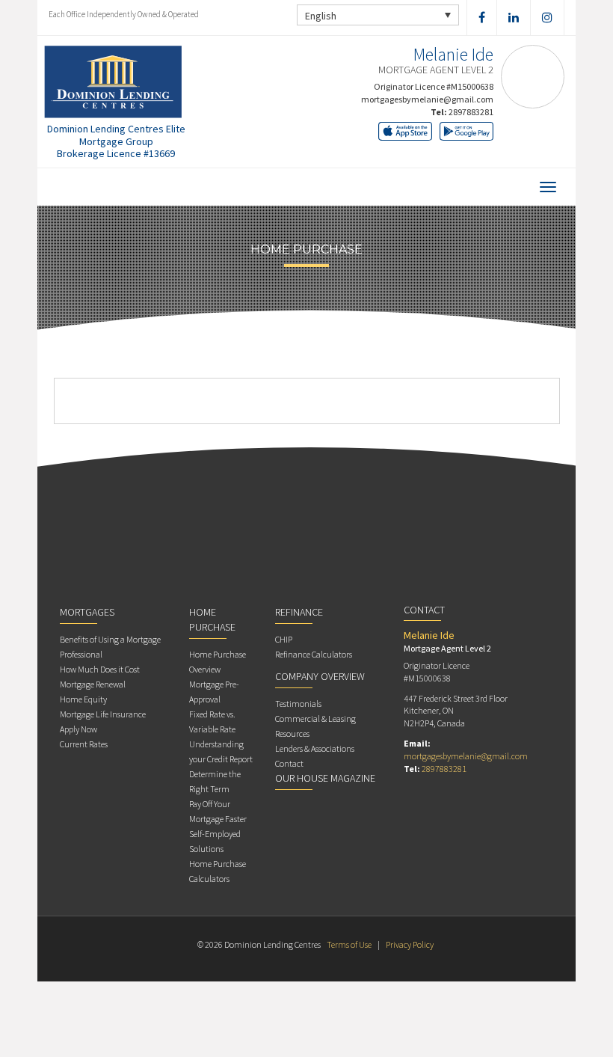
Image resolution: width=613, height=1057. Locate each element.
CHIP (283, 639)
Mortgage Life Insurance (103, 714)
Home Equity (83, 699)
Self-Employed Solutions (215, 841)
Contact (289, 763)
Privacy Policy (410, 944)
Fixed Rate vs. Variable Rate (212, 721)
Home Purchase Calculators (217, 871)
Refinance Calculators (313, 654)
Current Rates (84, 744)
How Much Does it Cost (100, 669)
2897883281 (471, 111)
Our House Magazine (325, 778)
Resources (292, 733)
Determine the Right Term (215, 781)
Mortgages (87, 612)
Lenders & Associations (314, 748)
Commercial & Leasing (315, 718)
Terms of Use (349, 944)
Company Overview (320, 676)
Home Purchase (212, 619)
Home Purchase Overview (217, 662)
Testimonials (298, 703)
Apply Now (78, 729)
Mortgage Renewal (93, 684)
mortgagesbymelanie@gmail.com (427, 99)
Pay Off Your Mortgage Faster (218, 811)
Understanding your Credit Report (221, 751)
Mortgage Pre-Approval (214, 691)
